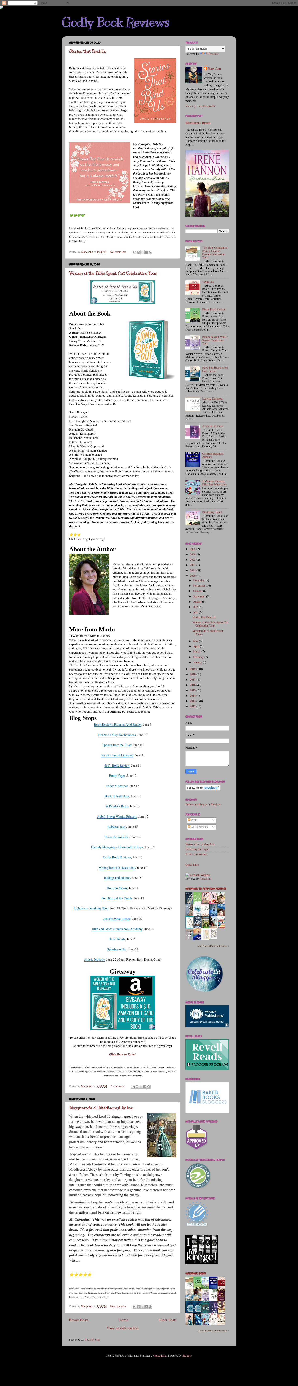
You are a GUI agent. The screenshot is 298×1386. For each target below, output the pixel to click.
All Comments (199, 826)
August (197, 601)
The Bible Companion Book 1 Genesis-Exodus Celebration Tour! (214, 252)
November (199, 585)
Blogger (186, 1355)
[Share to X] (142, 252)
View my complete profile (200, 106)
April (196, 646)
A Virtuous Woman (196, 854)
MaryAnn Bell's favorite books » (213, 946)
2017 (193, 679)
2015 (193, 690)
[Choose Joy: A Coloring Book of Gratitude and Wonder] (214, 938)
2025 (193, 549)
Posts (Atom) (92, 1339)
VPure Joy (208, 281)
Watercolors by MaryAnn (199, 844)
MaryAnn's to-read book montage (205, 888)
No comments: (119, 251)
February (198, 657)
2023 (193, 559)
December (199, 580)
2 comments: (118, 1086)
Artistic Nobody (94, 959)
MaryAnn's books (195, 1273)
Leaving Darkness (212, 398)
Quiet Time (192, 864)
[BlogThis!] (139, 252)
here (79, 539)
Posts (193, 820)
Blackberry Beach (197, 122)
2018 (193, 674)
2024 (193, 554)
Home (123, 1320)
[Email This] (135, 252)
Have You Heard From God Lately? (215, 369)
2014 (193, 695)
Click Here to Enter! (122, 1054)
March (197, 651)
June (196, 612)
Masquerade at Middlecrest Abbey (101, 1107)
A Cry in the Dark (212, 426)
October (198, 590)
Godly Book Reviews (116, 22)
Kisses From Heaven (214, 309)
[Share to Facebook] (146, 252)
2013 (193, 701)
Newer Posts (78, 1320)
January (198, 662)
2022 (193, 565)
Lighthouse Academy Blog (91, 908)
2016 (193, 685)
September (199, 596)
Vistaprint (205, 878)
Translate (213, 53)
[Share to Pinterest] (150, 252)
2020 (193, 575)
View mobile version (123, 1328)
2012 (193, 706)
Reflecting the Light (197, 849)
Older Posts (167, 1320)
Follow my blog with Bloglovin (203, 804)
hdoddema (160, 1355)
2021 (193, 570)
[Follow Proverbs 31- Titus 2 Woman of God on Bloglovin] (203, 789)
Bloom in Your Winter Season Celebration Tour (215, 340)
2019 (193, 669)
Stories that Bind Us (87, 51)
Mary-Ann (214, 68)
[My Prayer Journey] (206, 939)
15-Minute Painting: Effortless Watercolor (214, 483)
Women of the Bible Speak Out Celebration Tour (113, 273)
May (196, 641)
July (196, 606)
